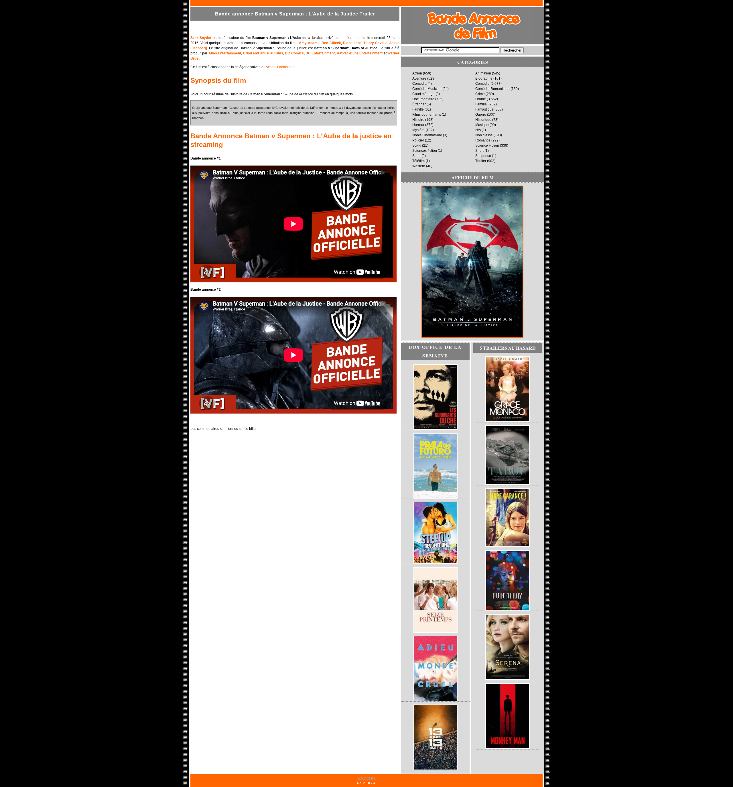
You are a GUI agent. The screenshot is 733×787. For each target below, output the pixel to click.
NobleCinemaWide (427, 135)
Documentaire (423, 99)
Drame (480, 99)
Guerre (480, 115)
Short (479, 151)
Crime (480, 94)
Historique (483, 120)
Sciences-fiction (424, 151)
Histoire (418, 120)
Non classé (484, 135)
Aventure (419, 78)
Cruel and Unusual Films (263, 53)
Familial (481, 104)
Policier (418, 140)
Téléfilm (418, 161)
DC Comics (294, 53)
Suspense (483, 156)
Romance (482, 140)
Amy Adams (309, 43)
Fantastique (286, 67)
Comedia (419, 84)
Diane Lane (352, 43)
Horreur (418, 125)
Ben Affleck (331, 43)
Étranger (419, 104)
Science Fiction (487, 145)
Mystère (418, 130)
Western (418, 166)
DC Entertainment (320, 53)
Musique (482, 125)
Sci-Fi (416, 145)
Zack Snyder (200, 38)
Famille (418, 109)
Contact (367, 778)
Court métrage (423, 94)
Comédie (482, 84)
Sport (416, 156)
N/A (478, 130)
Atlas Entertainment (224, 53)
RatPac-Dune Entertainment (360, 53)
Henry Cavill (374, 43)
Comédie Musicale (427, 89)
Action (270, 67)
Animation (483, 73)
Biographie (483, 78)
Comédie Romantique (492, 89)
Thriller (480, 161)
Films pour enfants (426, 115)
